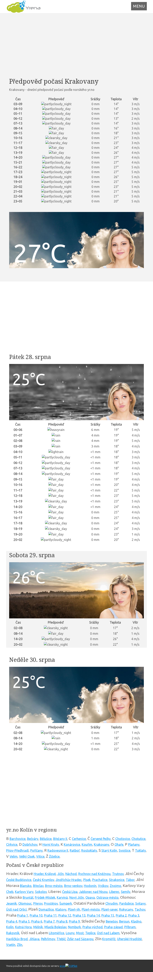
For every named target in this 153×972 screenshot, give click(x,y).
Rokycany (126, 909)
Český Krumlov (43, 880)
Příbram (130, 927)
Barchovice (18, 839)
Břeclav (38, 886)
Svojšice (124, 850)
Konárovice (72, 844)
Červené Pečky (101, 839)
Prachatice (99, 880)
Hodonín (90, 886)
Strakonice (116, 880)
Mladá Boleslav (55, 927)
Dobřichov (30, 844)
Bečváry (32, 839)
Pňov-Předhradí (17, 850)
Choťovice (122, 839)
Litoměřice (56, 933)
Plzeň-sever (109, 909)
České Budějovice (18, 880)
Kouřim (87, 844)
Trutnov (118, 874)
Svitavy (140, 903)
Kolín (10, 927)
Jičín (60, 874)
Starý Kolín (109, 850)
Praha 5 (24, 921)
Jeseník (11, 903)
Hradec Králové (45, 874)
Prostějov (51, 903)
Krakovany (101, 844)
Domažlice (46, 909)
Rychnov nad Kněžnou (94, 874)
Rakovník (12, 933)
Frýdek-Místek (45, 897)
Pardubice (126, 903)
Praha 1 (22, 915)
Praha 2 (121, 915)
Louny (70, 933)
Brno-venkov (73, 886)
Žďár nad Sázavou (80, 939)
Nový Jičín (76, 897)
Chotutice (138, 839)
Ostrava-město (107, 897)
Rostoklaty (89, 850)
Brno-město (54, 886)
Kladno (136, 921)
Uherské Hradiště (129, 939)
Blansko (25, 886)
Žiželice (54, 856)
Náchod (71, 874)
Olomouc (25, 903)
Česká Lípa (69, 892)
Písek (87, 880)
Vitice (40, 856)
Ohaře (119, 844)
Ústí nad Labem (108, 933)
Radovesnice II (57, 850)
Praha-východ (92, 927)
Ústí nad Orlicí (16, 909)
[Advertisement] (76, 45)
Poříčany (36, 850)
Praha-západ (113, 927)
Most (80, 933)
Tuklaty (140, 850)
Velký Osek (27, 856)
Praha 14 (93, 915)
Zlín (19, 944)
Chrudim (111, 903)
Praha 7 (49, 921)
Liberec (114, 892)
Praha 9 (74, 921)
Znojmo (115, 886)
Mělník (38, 927)
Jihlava (34, 939)
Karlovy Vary (24, 892)
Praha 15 (107, 915)
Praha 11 (50, 915)
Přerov (37, 903)
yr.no (62, 965)
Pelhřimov (48, 939)
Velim (14, 856)
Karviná (62, 897)
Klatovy (60, 909)
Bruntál (28, 897)
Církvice (11, 844)
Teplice (90, 933)
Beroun (124, 921)
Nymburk (74, 927)
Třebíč (61, 939)
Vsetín (10, 944)
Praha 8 (61, 921)
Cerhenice (79, 839)
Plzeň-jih (74, 909)
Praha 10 (36, 915)
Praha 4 (11, 921)
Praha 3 (133, 915)
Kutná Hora (23, 927)
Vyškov (103, 886)
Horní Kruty (50, 844)
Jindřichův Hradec (69, 880)
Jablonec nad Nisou (93, 892)
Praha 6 (36, 921)
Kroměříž (109, 939)
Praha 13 (79, 915)
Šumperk (65, 903)
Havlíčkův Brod (17, 939)
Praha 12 (64, 915)
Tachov (140, 909)
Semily (125, 892)
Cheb (9, 892)
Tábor (130, 880)
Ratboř (75, 850)
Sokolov (41, 892)
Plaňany (133, 844)
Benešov (112, 921)
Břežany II (60, 839)
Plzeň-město (91, 909)
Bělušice (46, 839)
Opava (90, 897)
